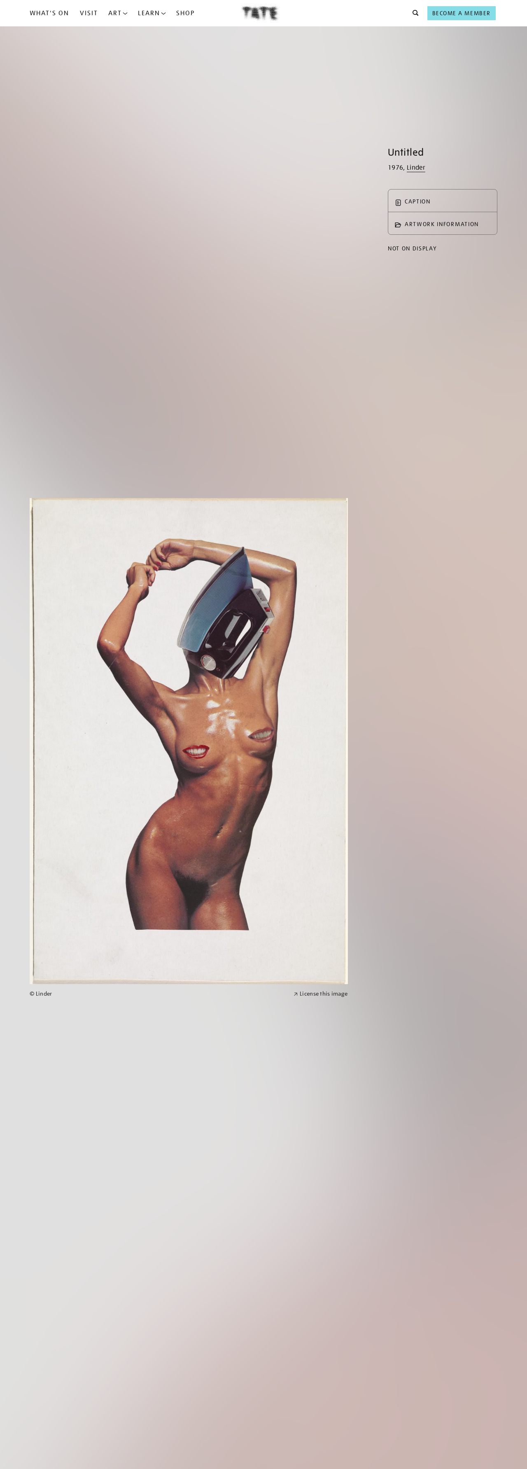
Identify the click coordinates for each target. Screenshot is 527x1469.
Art (115, 13)
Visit (89, 13)
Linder (416, 168)
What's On (49, 13)
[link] (158, 993)
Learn (149, 13)
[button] (413, 13)
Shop (185, 13)
